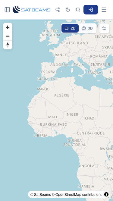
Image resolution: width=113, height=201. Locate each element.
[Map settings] (104, 28)
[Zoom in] (7, 27)
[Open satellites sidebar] (7, 9)
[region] (56, 110)
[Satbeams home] (31, 9)
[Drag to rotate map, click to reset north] (7, 44)
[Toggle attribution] (106, 194)
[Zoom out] (7, 36)
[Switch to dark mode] (68, 9)
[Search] (78, 9)
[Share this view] (57, 9)
